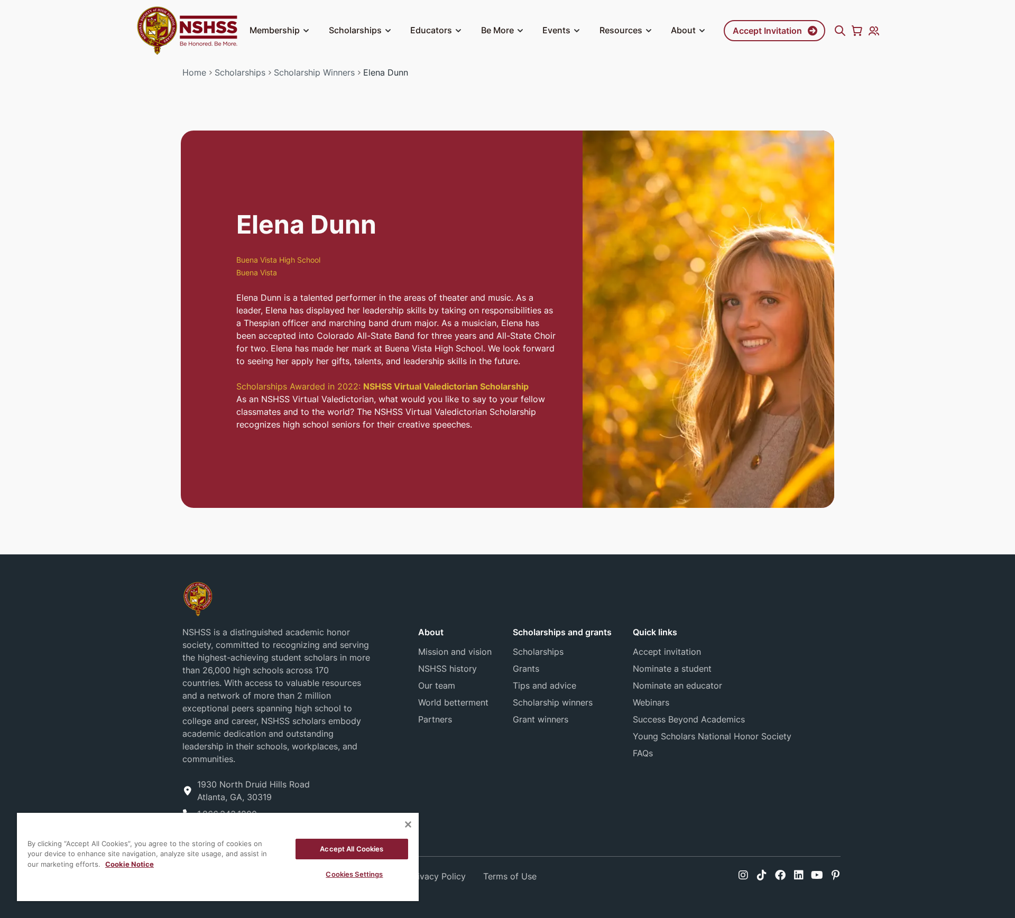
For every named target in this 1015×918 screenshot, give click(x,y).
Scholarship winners (553, 702)
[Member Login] (874, 30)
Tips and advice (544, 685)
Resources (620, 30)
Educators (431, 30)
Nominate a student (672, 668)
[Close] (408, 824)
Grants (526, 668)
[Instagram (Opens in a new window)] (743, 875)
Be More (497, 30)
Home (194, 72)
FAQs (643, 753)
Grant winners (540, 719)
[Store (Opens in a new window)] (857, 30)
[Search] (840, 30)
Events (556, 30)
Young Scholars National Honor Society (712, 736)
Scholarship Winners (314, 72)
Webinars (651, 702)
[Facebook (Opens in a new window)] (780, 875)
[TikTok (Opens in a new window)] (762, 875)
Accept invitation (667, 651)
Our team (436, 685)
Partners (435, 719)
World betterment (453, 702)
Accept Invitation (767, 30)
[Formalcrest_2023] (197, 598)
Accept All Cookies (351, 849)
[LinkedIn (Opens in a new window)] (799, 875)
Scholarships (355, 30)
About (683, 30)
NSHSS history (447, 668)
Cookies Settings (354, 874)
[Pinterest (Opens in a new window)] (835, 875)
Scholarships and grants (562, 632)
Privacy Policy (437, 876)
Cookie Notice (129, 864)
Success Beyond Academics (689, 719)
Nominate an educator (677, 685)
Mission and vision (455, 651)
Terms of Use (510, 876)
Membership (275, 30)
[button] (306, 30)
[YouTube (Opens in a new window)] (817, 875)
